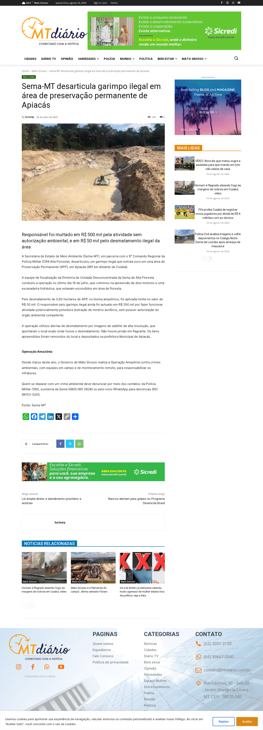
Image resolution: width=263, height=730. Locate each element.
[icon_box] (214, 660)
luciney (29, 116)
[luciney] (38, 522)
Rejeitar (224, 721)
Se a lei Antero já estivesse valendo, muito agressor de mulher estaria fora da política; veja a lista (142, 591)
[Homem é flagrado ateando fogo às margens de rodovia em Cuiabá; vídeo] (44, 567)
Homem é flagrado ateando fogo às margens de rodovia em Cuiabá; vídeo (218, 189)
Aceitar (247, 721)
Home (25, 71)
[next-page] (30, 605)
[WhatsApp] (233, 3)
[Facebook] (221, 3)
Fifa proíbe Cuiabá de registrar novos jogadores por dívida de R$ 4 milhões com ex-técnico (218, 213)
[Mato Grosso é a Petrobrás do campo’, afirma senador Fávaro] (93, 567)
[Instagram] (227, 3)
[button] (236, 58)
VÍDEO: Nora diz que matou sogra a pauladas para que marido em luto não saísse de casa (217, 165)
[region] (131, 720)
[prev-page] (24, 605)
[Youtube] (238, 3)
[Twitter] (70, 444)
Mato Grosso (39, 71)
